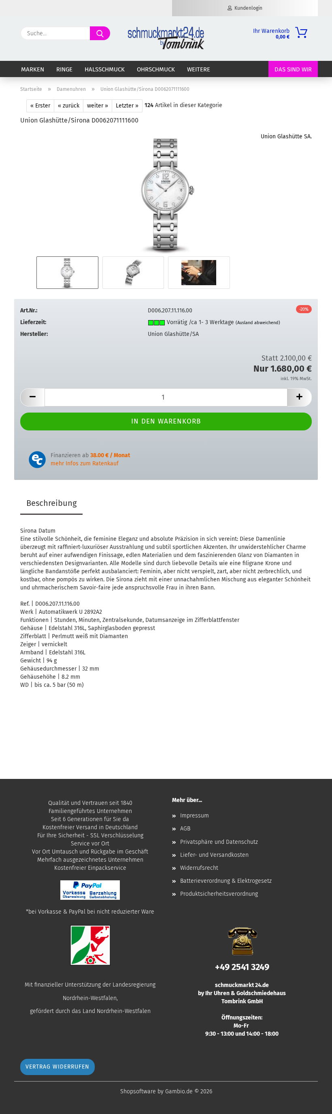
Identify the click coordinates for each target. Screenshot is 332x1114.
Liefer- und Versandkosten (214, 855)
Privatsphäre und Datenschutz (219, 842)
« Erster (40, 105)
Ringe (64, 69)
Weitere (198, 69)
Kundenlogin (247, 8)
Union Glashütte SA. (286, 136)
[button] (32, 397)
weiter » (97, 105)
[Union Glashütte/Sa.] (166, 193)
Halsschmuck (105, 69)
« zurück (68, 105)
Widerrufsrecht (199, 868)
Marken (32, 69)
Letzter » (127, 105)
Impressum (194, 815)
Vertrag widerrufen (57, 1066)
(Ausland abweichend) (258, 322)
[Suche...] (100, 33)
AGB (185, 828)
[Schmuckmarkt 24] (166, 38)
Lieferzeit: (33, 322)
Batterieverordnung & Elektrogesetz (226, 880)
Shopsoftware (138, 1091)
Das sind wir (293, 69)
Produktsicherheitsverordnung (219, 893)
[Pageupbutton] (310, 1102)
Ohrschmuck (156, 69)
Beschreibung (51, 503)
